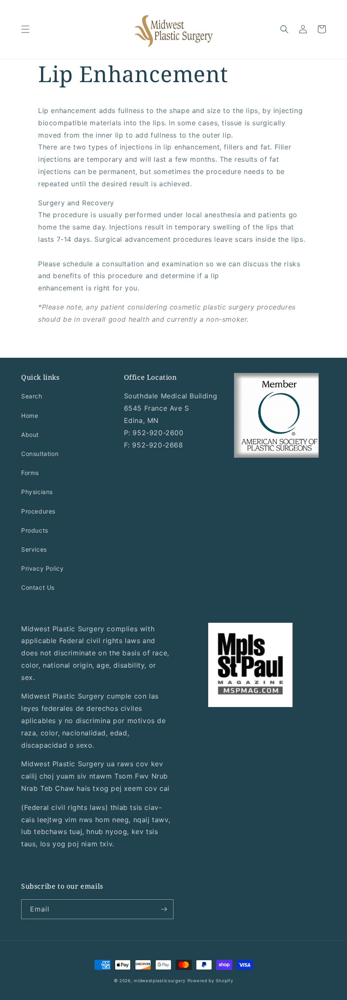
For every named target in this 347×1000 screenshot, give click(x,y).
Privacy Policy (42, 568)
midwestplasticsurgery (160, 980)
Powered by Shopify (210, 980)
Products (34, 530)
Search (31, 396)
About (30, 434)
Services (34, 549)
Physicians (37, 491)
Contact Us (38, 587)
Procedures (38, 511)
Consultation (39, 453)
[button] (25, 29)
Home (29, 415)
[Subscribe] (163, 909)
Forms (30, 472)
